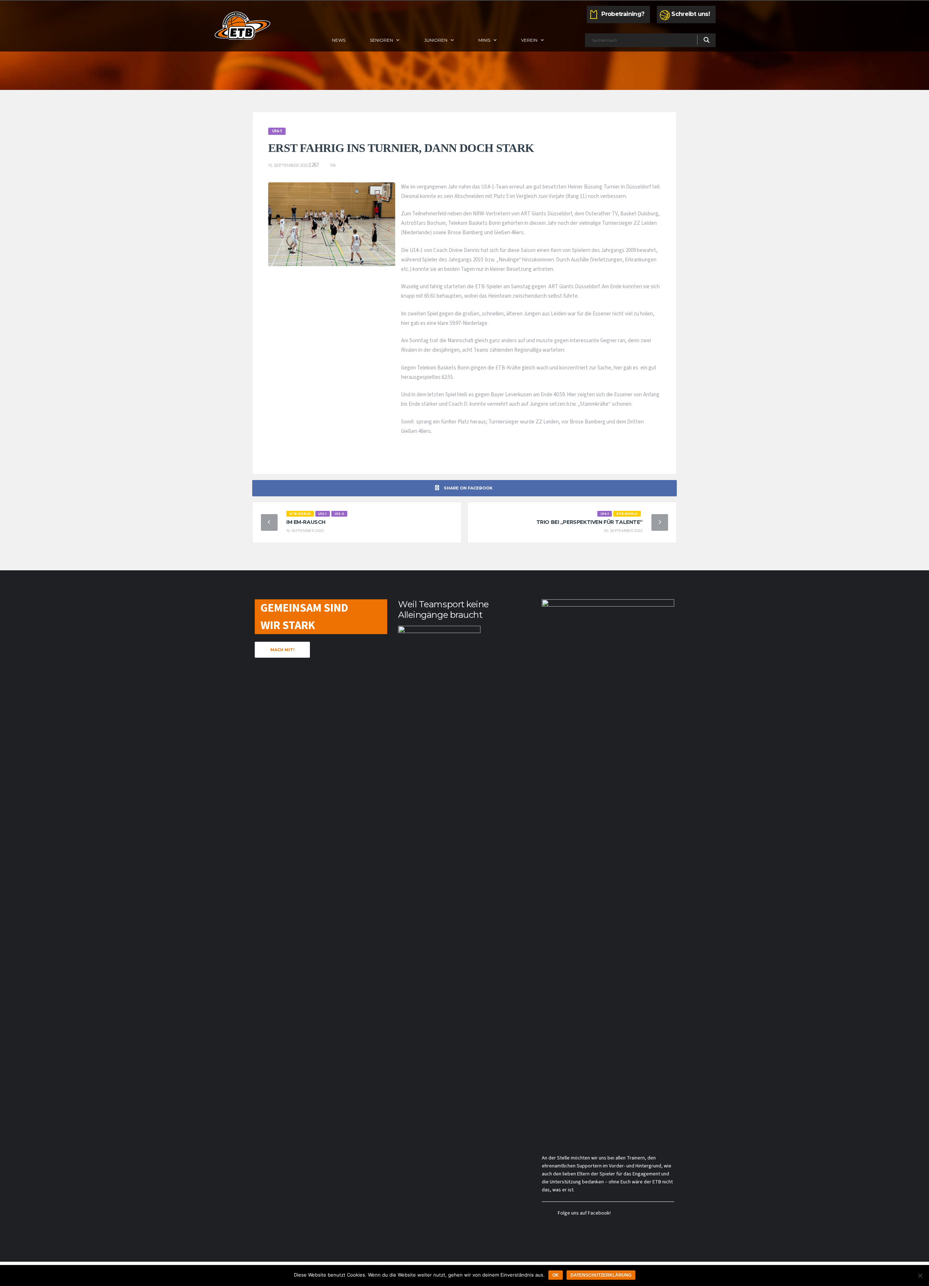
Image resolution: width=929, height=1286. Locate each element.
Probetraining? (622, 14)
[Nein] (920, 1275)
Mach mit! (282, 649)
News (338, 40)
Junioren (435, 40)
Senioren (381, 40)
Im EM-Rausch (306, 522)
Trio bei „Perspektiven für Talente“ (589, 522)
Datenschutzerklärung (600, 1275)
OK (555, 1275)
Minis (484, 40)
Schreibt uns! (690, 14)
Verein (529, 40)
